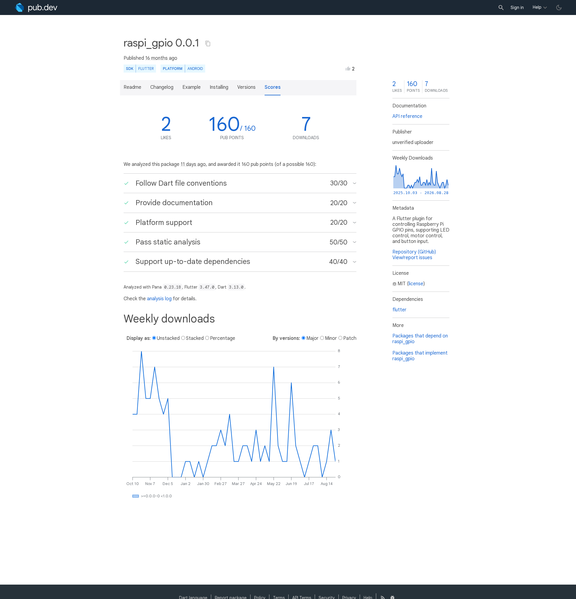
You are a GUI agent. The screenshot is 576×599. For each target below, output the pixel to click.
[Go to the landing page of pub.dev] (36, 7)
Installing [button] (219, 87)
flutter (399, 310)
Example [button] (191, 87)
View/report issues (412, 258)
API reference (407, 116)
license (416, 284)
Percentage (222, 338)
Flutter (146, 68)
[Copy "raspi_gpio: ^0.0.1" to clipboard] (208, 43)
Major (312, 338)
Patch (349, 338)
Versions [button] (246, 87)
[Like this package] (348, 68)
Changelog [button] (161, 87)
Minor (331, 338)
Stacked (195, 338)
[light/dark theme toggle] (558, 7)
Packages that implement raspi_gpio (420, 356)
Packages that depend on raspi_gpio (420, 339)
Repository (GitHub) (414, 252)
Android (195, 68)
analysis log (159, 299)
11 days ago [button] (193, 164)
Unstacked (168, 338)
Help (537, 7)
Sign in (517, 7)
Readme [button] (132, 87)
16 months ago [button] (161, 58)
